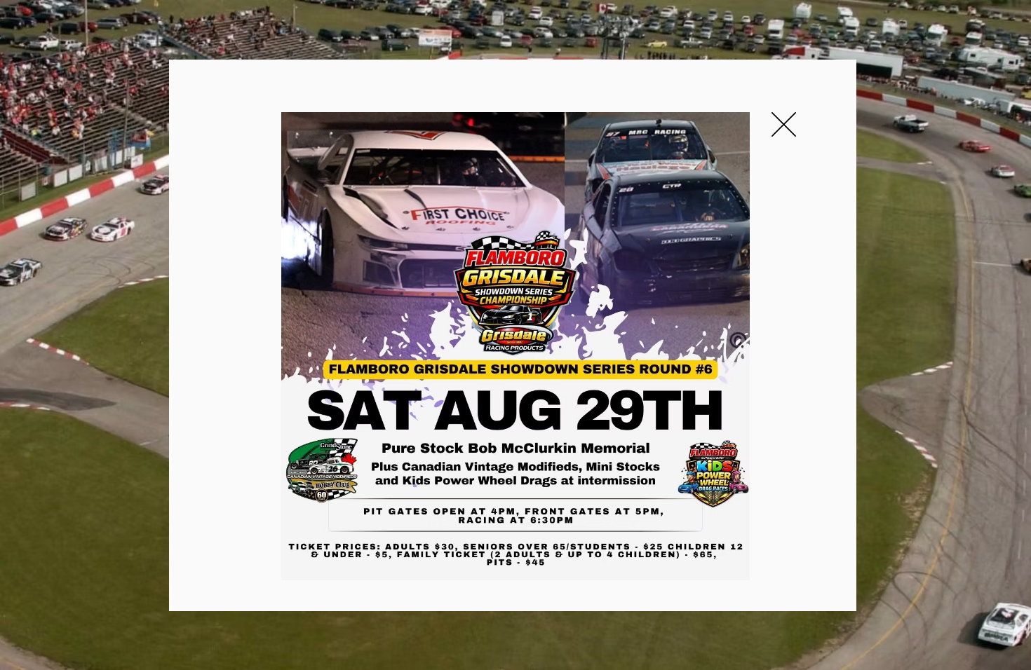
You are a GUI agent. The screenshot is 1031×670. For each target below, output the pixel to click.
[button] (783, 124)
